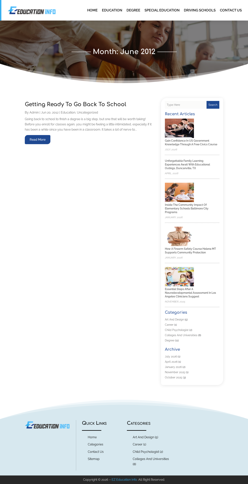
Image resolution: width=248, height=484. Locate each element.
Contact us (231, 10)
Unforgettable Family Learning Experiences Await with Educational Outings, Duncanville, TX (187, 164)
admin (34, 112)
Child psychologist (177, 330)
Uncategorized (87, 112)
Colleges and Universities (181, 335)
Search (212, 104)
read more (38, 139)
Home (92, 10)
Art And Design (174, 319)
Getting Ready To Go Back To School (75, 104)
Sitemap (94, 459)
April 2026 (171, 361)
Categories (95, 444)
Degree (133, 10)
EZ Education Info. (125, 479)
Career (169, 324)
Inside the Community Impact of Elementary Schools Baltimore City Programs (186, 208)
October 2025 (173, 377)
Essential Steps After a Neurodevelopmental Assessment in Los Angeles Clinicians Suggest (190, 293)
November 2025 (175, 372)
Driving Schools (200, 10)
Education (112, 10)
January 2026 (173, 367)
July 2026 (171, 356)
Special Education (162, 10)
